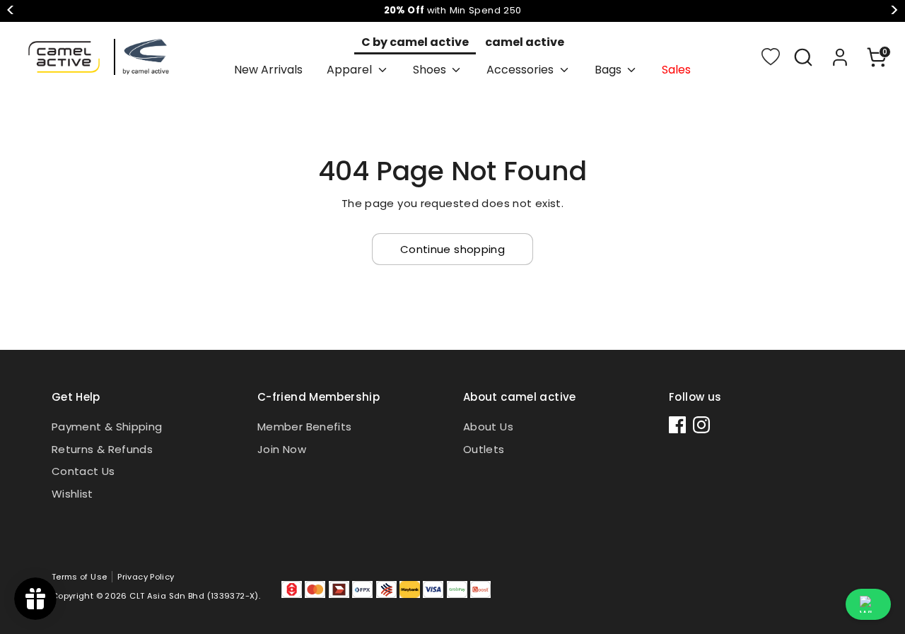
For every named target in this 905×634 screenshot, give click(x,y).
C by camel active (415, 42)
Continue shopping (452, 249)
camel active (524, 42)
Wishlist (72, 493)
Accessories (521, 69)
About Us (488, 426)
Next (894, 10)
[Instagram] (701, 424)
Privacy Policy (145, 576)
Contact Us (83, 471)
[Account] (840, 57)
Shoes (431, 69)
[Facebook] (677, 424)
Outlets (484, 449)
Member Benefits (304, 426)
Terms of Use (79, 576)
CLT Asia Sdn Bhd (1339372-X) (194, 595)
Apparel (351, 69)
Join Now (281, 449)
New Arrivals (268, 69)
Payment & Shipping (107, 426)
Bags (609, 69)
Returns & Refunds (102, 449)
